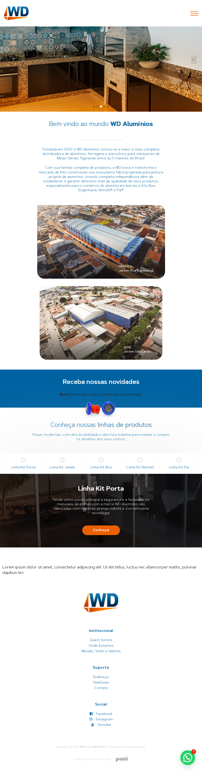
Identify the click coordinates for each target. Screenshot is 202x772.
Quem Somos (101, 640)
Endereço (101, 677)
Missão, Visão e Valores (101, 651)
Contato (101, 688)
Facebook (103, 714)
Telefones (101, 683)
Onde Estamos (101, 646)
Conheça (101, 530)
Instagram (104, 719)
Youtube (104, 725)
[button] (94, 106)
